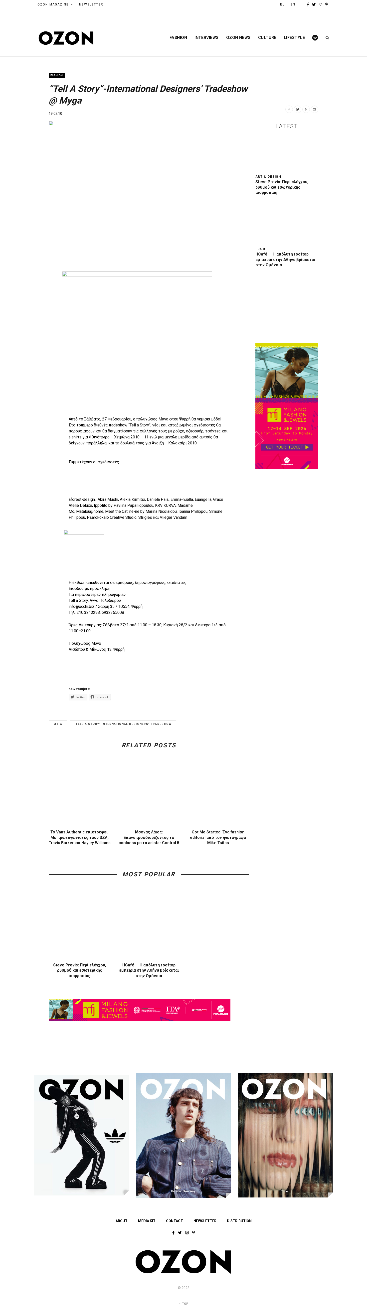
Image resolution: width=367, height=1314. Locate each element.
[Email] (314, 109)
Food (260, 249)
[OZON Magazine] (66, 38)
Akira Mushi (108, 499)
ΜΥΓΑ (57, 724)
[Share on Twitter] (297, 109)
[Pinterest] (306, 109)
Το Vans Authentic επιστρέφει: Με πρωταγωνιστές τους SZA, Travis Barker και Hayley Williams (80, 837)
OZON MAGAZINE (53, 4)
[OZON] (183, 1272)
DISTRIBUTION (239, 1221)
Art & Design (268, 176)
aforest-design (82, 499)
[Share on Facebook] (289, 109)
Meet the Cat (116, 511)
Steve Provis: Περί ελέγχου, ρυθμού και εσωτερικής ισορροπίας (79, 970)
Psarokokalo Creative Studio (112, 517)
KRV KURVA (165, 505)
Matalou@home (89, 511)
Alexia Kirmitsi (132, 499)
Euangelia (203, 499)
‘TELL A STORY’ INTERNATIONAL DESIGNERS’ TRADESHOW (123, 724)
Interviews (206, 38)
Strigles (145, 517)
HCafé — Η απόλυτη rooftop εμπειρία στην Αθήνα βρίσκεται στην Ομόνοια (149, 970)
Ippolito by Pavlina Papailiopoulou (123, 505)
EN (293, 4)
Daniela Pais (158, 499)
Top (184, 1304)
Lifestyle (294, 38)
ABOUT (122, 1221)
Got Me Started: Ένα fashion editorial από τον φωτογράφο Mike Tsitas (218, 837)
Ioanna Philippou (193, 511)
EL (282, 4)
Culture (267, 38)
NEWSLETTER (91, 4)
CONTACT (174, 1221)
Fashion (178, 38)
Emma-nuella (182, 499)
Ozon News (238, 38)
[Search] (326, 37)
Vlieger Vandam (173, 517)
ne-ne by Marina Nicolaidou (153, 511)
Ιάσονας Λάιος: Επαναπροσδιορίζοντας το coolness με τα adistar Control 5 (149, 837)
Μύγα (96, 643)
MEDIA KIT (147, 1221)
